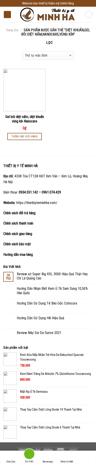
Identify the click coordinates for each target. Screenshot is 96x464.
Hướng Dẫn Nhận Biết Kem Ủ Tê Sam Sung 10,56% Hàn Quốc (52, 290)
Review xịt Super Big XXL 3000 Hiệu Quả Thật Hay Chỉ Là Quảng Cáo (52, 276)
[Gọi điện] (29, 455)
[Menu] (7, 14)
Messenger (48, 461)
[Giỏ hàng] (88, 14)
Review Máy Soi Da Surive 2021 (39, 333)
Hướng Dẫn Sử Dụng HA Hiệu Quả (40, 318)
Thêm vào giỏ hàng (24, 136)
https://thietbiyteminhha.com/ (36, 203)
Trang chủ (12, 30)
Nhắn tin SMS (67, 461)
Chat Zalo (10, 461)
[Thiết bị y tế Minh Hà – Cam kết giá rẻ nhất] (48, 15)
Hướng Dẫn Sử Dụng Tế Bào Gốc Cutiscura (47, 303)
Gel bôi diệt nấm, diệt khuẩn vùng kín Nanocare (24, 119)
